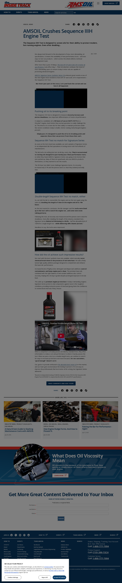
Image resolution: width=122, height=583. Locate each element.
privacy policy (48, 567)
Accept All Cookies (59, 577)
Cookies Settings (13, 577)
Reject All (45, 577)
